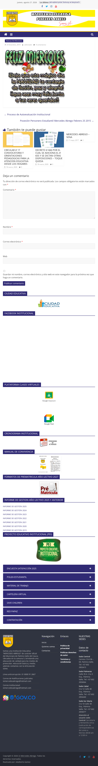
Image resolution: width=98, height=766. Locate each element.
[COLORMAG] (49, 482)
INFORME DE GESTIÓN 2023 (15, 514)
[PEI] (49, 540)
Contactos (46, 650)
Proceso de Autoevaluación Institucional (27, 114)
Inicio (44, 642)
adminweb (28, 45)
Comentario (9, 189)
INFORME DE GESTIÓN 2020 (15, 526)
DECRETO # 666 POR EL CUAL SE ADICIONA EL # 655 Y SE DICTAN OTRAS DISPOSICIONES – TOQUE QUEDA (48, 155)
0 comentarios (40, 45)
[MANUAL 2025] (49, 457)
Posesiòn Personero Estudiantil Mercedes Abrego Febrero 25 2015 (57, 120)
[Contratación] (49, 299)
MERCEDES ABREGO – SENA (77, 136)
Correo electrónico (13, 241)
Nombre (8, 227)
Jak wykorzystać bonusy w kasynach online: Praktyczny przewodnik (64, 3)
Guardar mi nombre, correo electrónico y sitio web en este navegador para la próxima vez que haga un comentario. (48, 276)
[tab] (49, 568)
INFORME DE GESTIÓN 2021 (15, 522)
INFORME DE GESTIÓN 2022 (15, 518)
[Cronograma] (49, 439)
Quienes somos (48, 646)
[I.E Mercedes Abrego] (6, 34)
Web (5, 256)
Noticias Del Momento (14, 41)
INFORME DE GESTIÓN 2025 (15, 506)
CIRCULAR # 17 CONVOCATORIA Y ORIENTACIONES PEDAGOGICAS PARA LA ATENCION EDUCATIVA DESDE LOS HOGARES (16, 156)
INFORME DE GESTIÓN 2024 (15, 510)
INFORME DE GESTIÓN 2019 (15, 530)
